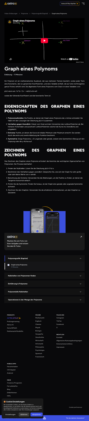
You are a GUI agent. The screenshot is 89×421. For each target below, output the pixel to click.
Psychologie (39, 350)
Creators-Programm (14, 383)
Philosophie (39, 347)
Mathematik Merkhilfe (15, 331)
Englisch (38, 321)
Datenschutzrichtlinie (64, 344)
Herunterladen (12, 367)
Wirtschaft (39, 340)
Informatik (39, 344)
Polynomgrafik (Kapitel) (40, 13)
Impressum (60, 347)
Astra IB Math (12, 328)
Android (10, 373)
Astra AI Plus (12, 318)
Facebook (60, 324)
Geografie (39, 334)
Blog (8, 389)
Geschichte (39, 337)
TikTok (58, 321)
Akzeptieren (36, 414)
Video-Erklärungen (10, 13)
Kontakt (59, 337)
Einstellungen (10, 414)
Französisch (39, 357)
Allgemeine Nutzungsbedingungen (69, 341)
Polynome (24, 13)
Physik (37, 328)
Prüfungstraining (13, 321)
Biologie (38, 331)
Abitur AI (10, 325)
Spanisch (38, 353)
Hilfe (9, 396)
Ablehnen (23, 414)
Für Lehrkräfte (12, 386)
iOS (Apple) (11, 370)
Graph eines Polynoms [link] (59, 13)
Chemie (38, 324)
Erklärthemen (12, 393)
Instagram (60, 318)
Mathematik (39, 318)
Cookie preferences (75, 407)
